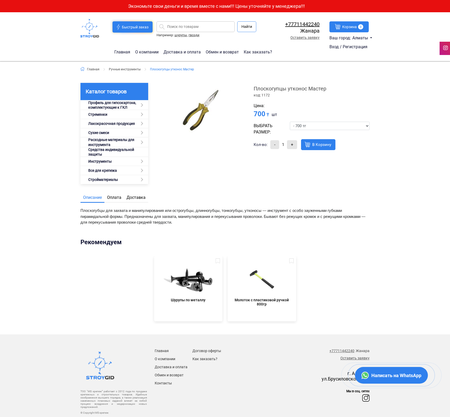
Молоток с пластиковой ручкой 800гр (262, 302)
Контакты (163, 383)
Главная (122, 51)
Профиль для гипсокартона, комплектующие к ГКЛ (112, 105)
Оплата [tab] (114, 197)
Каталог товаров (106, 91)
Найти (246, 26)
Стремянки (97, 114)
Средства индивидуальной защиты (111, 152)
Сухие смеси (98, 133)
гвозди (194, 35)
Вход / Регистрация (348, 46)
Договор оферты (206, 351)
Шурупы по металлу (188, 300)
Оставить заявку (305, 37)
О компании (147, 51)
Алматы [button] (360, 37)
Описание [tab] (92, 197)
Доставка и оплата (183, 51)
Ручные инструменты (125, 69)
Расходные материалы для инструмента (111, 142)
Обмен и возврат (222, 51)
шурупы (180, 35)
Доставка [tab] (136, 197)
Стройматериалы (103, 179)
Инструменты (100, 161)
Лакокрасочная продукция (111, 123)
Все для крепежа (102, 170)
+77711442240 (302, 24)
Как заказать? (258, 51)
